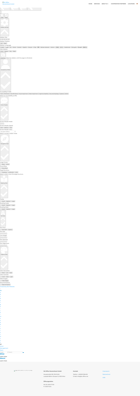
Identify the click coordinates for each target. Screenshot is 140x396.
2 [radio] (2, 39)
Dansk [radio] (14, 47)
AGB (104, 377)
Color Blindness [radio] (14, 93)
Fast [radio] (11, 127)
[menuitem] (137, 5)
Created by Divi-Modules (7, 286)
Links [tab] (16, 172)
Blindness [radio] (6, 93)
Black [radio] (3, 164)
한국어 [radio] (61, 47)
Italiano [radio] (52, 47)
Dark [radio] (7, 276)
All (0, 290)
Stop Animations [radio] (6, 284)
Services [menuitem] (97, 3)
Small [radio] (3, 201)
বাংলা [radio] (10, 47)
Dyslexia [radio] (62, 93)
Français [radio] (30, 47)
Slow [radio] (2, 127)
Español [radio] (25, 47)
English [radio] (2, 47)
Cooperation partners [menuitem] (118, 3)
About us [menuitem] (105, 3)
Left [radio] (1, 43)
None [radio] (2, 93)
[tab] (0, 172)
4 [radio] (6, 39)
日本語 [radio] (57, 47)
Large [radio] (13, 201)
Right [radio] (5, 43)
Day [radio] (11, 51)
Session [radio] (6, 51)
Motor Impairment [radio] (33, 93)
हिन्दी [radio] (38, 47)
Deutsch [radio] (19, 47)
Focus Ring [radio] (4, 168)
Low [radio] (7, 272)
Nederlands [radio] (67, 47)
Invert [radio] (3, 276)
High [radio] (11, 272)
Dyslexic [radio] (10, 229)
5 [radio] (8, 39)
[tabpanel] (70, 174)
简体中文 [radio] (85, 47)
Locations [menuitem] (131, 3)
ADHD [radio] (66, 93)
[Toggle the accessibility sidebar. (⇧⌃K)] (0, 12)
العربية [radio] (7, 47)
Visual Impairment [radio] (23, 93)
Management (4, 348)
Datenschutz (106, 374)
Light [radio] (11, 276)
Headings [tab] (4, 172)
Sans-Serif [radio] (4, 229)
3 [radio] (4, 39)
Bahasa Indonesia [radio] (45, 47)
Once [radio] (2, 51)
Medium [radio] (6, 127)
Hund (1, 346)
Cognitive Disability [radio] (43, 93)
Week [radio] (14, 51)
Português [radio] (73, 47)
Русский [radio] (80, 47)
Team (1, 350)
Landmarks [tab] (11, 172)
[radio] (0, 123)
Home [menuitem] (90, 3)
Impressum (106, 371)
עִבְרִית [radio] (35, 47)
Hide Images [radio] (5, 280)
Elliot (2, 354)
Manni (2, 358)
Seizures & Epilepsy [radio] (54, 93)
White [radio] (7, 164)
